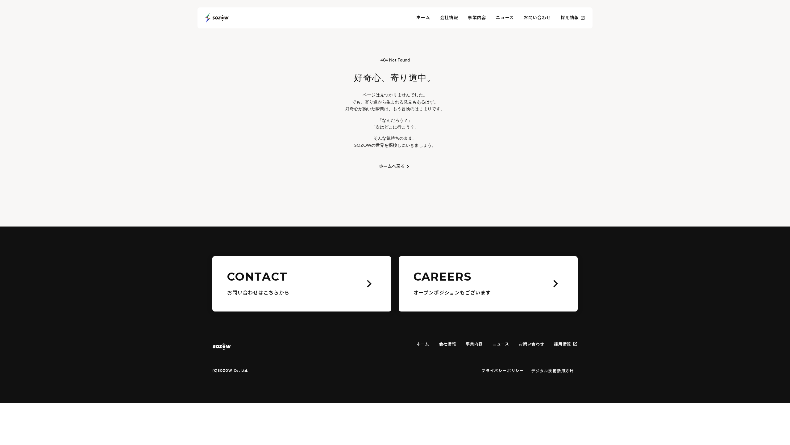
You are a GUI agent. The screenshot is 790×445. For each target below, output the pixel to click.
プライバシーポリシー (502, 370)
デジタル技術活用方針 (552, 370)
